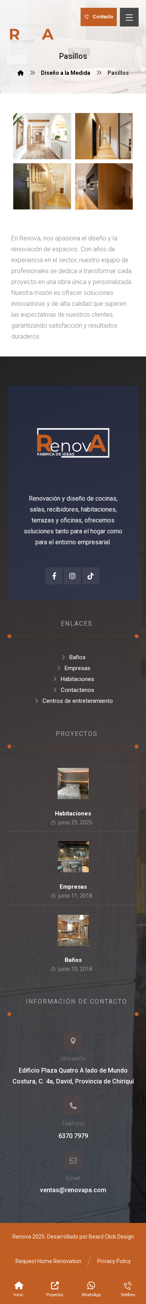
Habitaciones (77, 679)
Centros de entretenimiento (77, 700)
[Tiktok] (90, 575)
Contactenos (77, 689)
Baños (77, 657)
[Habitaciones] (73, 783)
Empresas (77, 668)
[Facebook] (54, 575)
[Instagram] (72, 575)
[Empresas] (73, 856)
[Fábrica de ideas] (32, 33)
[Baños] (73, 930)
